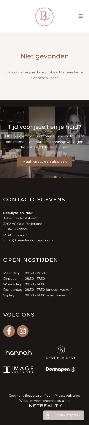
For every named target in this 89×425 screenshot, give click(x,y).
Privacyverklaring (67, 396)
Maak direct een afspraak (44, 161)
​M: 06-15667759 (16, 235)
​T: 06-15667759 (15, 229)
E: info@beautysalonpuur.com (28, 240)
